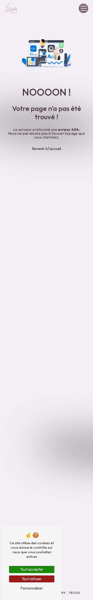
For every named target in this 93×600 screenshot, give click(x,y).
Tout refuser (32, 578)
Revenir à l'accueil (46, 148)
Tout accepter (31, 569)
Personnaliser (32, 588)
